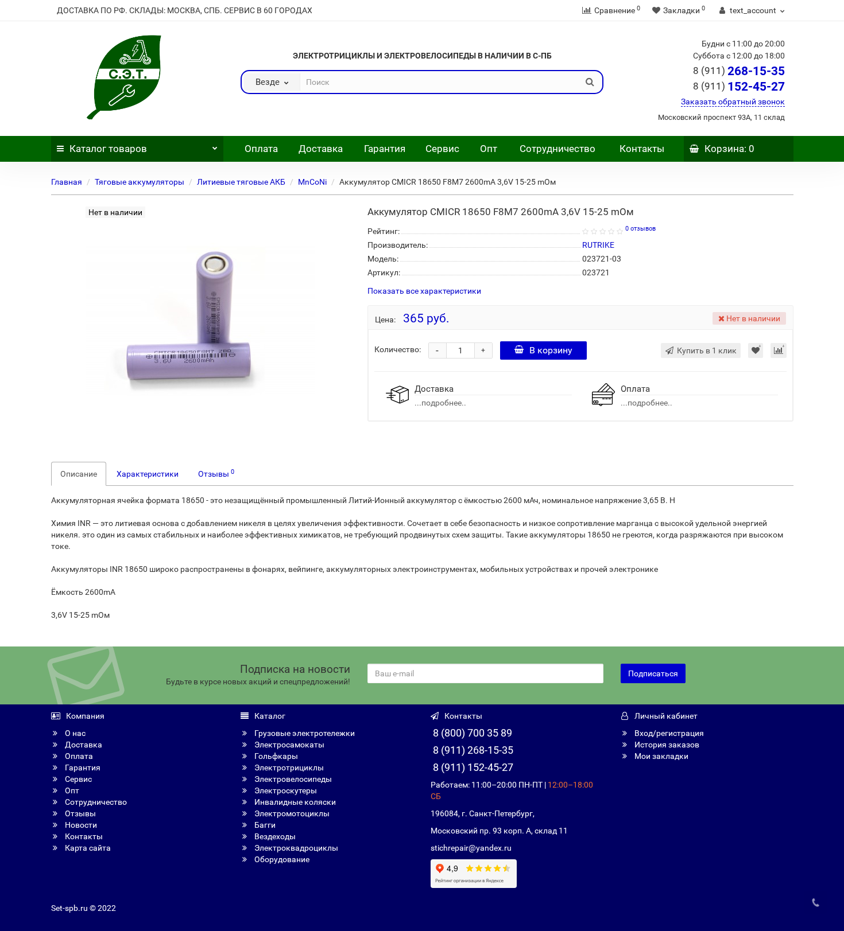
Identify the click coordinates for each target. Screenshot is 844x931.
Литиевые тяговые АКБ (241, 181)
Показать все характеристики (424, 291)
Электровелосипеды (292, 779)
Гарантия (384, 148)
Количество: (397, 349)
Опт (487, 148)
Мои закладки (660, 756)
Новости (80, 824)
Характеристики (148, 473)
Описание (78, 473)
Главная (66, 181)
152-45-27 (739, 87)
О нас (74, 733)
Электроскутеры (285, 790)
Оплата (260, 148)
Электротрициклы (288, 767)
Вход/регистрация (668, 733)
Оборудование (281, 859)
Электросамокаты (288, 744)
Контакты (642, 148)
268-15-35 (739, 71)
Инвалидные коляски (294, 802)
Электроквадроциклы (295, 847)
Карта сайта (87, 847)
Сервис (442, 148)
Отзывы (216, 473)
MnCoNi (312, 181)
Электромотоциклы (291, 813)
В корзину (550, 350)
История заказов (666, 744)
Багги (264, 824)
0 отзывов (640, 228)
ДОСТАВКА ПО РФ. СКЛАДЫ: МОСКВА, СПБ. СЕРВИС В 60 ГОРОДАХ (184, 10)
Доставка (321, 148)
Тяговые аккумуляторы (139, 181)
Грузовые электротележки (304, 733)
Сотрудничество (557, 148)
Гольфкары (275, 756)
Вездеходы (274, 836)
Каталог (108, 148)
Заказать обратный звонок (733, 101)
